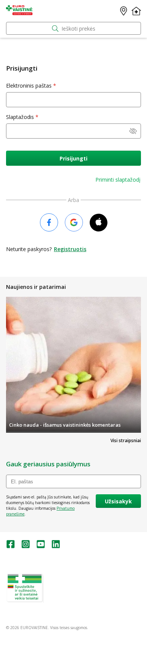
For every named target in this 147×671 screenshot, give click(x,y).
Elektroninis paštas (29, 85)
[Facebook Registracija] (49, 223)
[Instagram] (25, 546)
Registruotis (70, 249)
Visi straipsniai (125, 440)
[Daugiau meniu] (136, 10)
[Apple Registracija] (98, 223)
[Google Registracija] (73, 223)
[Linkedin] (55, 546)
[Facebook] (10, 546)
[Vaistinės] (124, 11)
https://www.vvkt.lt (64, 600)
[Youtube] (40, 546)
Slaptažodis (20, 116)
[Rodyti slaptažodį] (133, 131)
